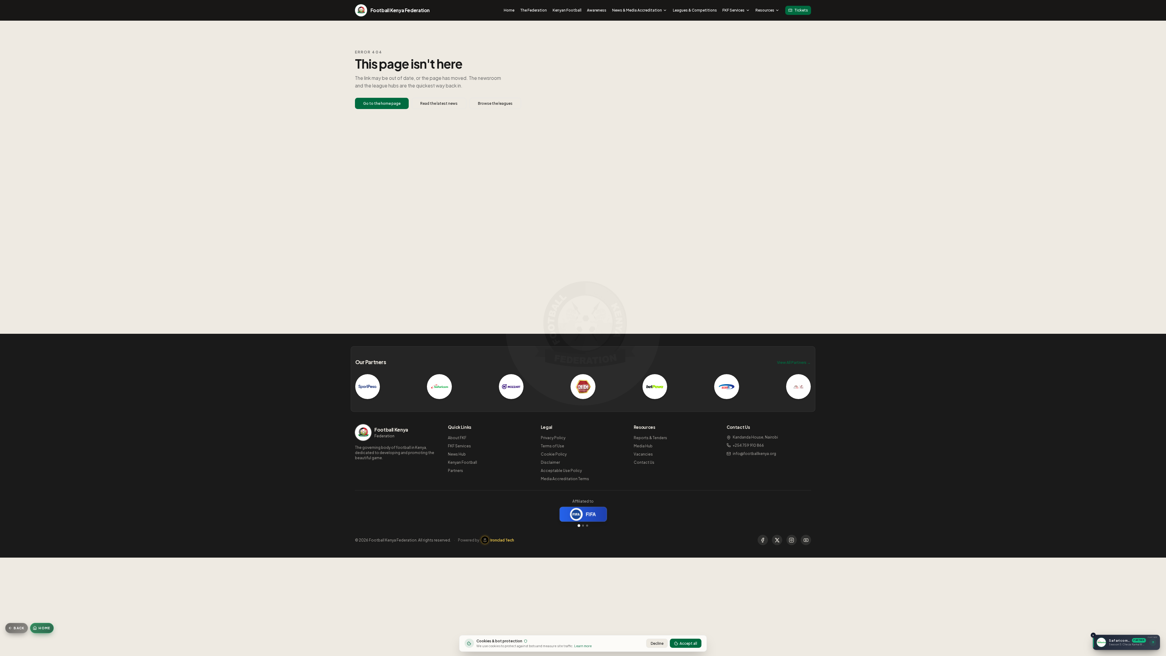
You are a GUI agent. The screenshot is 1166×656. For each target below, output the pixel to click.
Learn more (583, 646)
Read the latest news (439, 103)
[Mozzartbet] (511, 386)
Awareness (596, 10)
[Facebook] (763, 540)
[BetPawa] (655, 386)
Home (509, 10)
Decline (657, 643)
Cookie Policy (554, 454)
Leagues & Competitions (695, 10)
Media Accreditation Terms (565, 479)
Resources (764, 10)
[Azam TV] (726, 386)
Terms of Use (552, 446)
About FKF (457, 438)
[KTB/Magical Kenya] (798, 386)
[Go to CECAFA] (587, 525)
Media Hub (643, 446)
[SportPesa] (367, 386)
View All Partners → (794, 362)
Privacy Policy (553, 438)
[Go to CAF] (583, 525)
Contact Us (644, 462)
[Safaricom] (439, 386)
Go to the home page (382, 103)
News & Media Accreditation (637, 10)
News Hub (457, 454)
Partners (455, 470)
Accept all (688, 643)
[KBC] (583, 386)
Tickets (801, 10)
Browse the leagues (495, 103)
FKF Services (733, 10)
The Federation (533, 10)
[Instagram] (791, 540)
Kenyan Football (567, 10)
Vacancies (643, 454)
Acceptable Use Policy (561, 470)
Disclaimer (550, 462)
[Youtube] (806, 540)
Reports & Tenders (650, 438)
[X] (777, 540)
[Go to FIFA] (579, 525)
